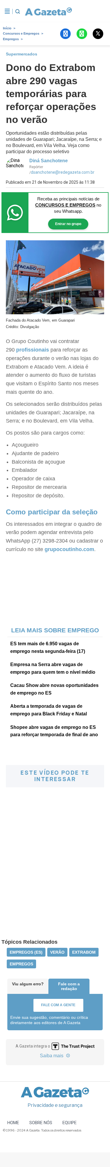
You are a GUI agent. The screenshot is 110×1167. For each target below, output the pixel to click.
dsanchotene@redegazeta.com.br (62, 172)
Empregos (11, 39)
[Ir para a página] (47, 11)
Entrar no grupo (68, 224)
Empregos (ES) (26, 952)
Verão (57, 952)
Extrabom (84, 952)
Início (7, 28)
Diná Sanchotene (48, 160)
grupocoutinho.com (69, 549)
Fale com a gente (58, 1005)
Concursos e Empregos (21, 33)
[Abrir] (7, 11)
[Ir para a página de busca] (17, 11)
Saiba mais (52, 1055)
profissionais (32, 350)
